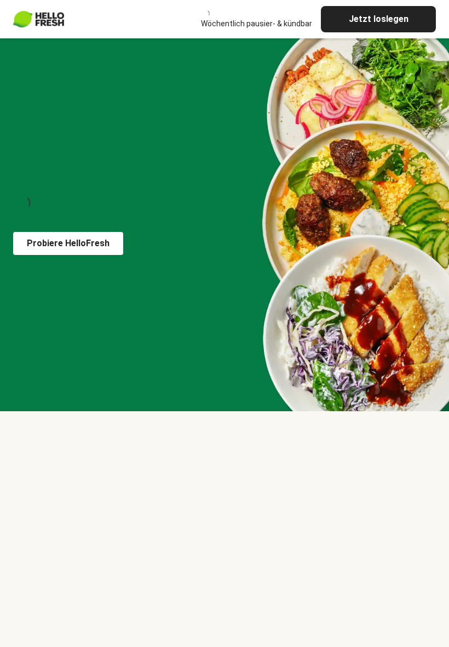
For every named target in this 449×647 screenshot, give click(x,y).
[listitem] (224, 430)
